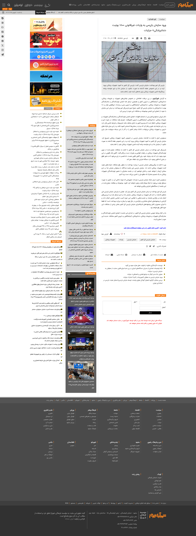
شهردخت (93, 458)
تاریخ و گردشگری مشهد (132, 448)
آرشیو (119, 503)
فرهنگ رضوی (157, 448)
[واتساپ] (147, 246)
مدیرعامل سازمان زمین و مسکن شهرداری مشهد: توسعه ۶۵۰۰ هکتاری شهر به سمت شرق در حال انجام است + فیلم (45, 161)
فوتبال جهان (70, 416)
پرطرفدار (48, 108)
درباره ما (163, 503)
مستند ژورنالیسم (113, 455)
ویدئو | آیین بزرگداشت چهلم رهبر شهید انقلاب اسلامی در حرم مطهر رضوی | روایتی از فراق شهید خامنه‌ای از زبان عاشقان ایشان (81, 301)
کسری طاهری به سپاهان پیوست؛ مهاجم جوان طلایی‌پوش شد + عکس (45, 221)
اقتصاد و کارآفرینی (90, 455)
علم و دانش (48, 429)
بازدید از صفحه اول (157, 255)
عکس (80, 4)
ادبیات (94, 419)
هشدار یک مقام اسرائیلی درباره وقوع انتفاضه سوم (45, 291)
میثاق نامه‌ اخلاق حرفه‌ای (142, 503)
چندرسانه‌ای (96, 4)
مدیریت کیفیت (128, 503)
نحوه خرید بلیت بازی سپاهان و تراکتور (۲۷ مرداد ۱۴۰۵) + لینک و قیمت (46, 189)
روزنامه (74, 4)
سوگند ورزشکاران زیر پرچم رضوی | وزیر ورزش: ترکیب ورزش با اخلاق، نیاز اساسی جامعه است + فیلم (80, 217)
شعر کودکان (157, 481)
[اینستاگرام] (46, 65)
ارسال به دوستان (136, 255)
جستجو (73, 503)
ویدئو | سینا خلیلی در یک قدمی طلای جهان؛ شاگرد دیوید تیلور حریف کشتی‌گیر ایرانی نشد (80, 230)
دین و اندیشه (157, 445)
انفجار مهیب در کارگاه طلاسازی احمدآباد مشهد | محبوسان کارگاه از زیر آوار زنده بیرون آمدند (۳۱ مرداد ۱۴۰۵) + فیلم (80, 152)
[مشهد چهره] (28, 6)
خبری (50, 445)
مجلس (159, 419)
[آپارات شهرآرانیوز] (2, 23)
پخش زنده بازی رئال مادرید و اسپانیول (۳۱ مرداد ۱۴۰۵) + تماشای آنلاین (80, 184)
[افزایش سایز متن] (140, 38)
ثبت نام (5, 9)
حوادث (116, 413)
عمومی (72, 445)
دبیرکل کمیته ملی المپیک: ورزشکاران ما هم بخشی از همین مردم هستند (79, 205)
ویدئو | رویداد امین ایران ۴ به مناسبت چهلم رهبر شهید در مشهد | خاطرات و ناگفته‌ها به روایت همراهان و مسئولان (82, 356)
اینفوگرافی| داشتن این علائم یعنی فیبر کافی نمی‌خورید (46, 253)
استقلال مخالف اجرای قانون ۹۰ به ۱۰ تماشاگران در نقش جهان (45, 118)
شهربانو (77, 400)
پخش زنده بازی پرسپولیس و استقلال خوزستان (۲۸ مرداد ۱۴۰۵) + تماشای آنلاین (46, 153)
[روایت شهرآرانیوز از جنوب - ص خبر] (46, 39)
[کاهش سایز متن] (132, 38)
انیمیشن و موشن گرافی (110, 451)
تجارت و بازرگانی (135, 416)
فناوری (50, 413)
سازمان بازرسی (131, 239)
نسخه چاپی (120, 255)
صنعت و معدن (135, 413)
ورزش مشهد (70, 422)
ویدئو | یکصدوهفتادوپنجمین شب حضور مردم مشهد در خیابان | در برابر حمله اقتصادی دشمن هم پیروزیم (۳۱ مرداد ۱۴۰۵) (46, 297)
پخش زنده (49, 400)
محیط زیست (114, 416)
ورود (10, 9)
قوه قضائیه (152, 19)
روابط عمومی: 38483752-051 (127, 524)
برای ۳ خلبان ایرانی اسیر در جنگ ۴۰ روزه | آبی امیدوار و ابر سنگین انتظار (48, 235)
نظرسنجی (80, 503)
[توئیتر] (150, 246)
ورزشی (50, 451)
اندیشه (94, 448)
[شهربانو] (47, 6)
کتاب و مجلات (91, 425)
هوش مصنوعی (48, 419)
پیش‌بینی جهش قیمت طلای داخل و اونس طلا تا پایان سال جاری (80, 174)
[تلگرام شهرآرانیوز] (2, 54)
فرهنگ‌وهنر (142, 4)
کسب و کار (136, 425)
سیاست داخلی (157, 425)
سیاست (161, 4)
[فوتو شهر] (38, 6)
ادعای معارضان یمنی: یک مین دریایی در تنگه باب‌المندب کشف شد (89, 12)
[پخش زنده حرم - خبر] (46, 88)
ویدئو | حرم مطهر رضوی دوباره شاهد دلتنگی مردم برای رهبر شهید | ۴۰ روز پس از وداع (82, 328)
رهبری (159, 413)
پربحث (58, 108)
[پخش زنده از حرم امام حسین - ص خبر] (46, 24)
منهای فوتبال (70, 419)
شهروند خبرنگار (135, 451)
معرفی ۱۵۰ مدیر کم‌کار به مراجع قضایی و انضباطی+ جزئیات (144, 274)
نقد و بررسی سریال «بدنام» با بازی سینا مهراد (45, 114)
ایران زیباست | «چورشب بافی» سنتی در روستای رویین (46, 344)
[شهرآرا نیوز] (186, 4)
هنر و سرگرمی (157, 484)
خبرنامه (107, 255)
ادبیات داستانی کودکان (154, 477)
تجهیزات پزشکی (110, 239)
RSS (66, 503)
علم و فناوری (126, 4)
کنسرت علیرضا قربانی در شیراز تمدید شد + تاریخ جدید (80, 266)
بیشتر (68, 274)
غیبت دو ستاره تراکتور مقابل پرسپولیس (82, 146)
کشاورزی (137, 419)
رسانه (94, 422)
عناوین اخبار (170, 5)
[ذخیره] (144, 39)
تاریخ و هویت (91, 461)
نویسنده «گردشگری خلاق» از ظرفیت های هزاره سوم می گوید (143, 265)
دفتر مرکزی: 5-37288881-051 (127, 516)
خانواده (115, 425)
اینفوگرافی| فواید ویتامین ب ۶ (52, 316)
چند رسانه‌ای (157, 487)
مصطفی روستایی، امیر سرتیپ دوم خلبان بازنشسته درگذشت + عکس (46, 201)
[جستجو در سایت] (8, 5)
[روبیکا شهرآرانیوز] (2, 27)
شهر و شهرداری (135, 445)
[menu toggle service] (3, 5)
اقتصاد (155, 4)
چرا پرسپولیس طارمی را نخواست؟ (84, 211)
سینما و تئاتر (92, 413)
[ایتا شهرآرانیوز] (2, 32)
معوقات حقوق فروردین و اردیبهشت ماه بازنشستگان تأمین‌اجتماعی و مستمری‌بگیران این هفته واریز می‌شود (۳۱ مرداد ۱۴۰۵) (80, 139)
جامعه (149, 4)
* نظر (135, 302)
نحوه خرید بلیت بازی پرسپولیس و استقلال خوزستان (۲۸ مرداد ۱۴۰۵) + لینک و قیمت (46, 133)
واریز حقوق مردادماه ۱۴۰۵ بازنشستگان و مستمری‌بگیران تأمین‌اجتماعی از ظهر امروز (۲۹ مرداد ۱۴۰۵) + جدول (45, 125)
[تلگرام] (153, 246)
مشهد (103, 4)
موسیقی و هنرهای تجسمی (88, 416)
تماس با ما (155, 503)
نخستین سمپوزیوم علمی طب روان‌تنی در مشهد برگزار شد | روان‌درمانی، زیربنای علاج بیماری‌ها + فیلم (81, 384)
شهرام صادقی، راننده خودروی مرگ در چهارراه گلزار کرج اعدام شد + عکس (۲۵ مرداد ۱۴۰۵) (45, 207)
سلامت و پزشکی (113, 429)
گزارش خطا (105, 234)
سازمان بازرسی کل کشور (147, 239)
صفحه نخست (162, 400)
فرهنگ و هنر (48, 455)
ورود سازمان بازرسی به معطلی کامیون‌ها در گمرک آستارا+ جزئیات (142, 277)
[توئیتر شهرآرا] (2, 45)
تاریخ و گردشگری (112, 419)
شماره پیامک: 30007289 (129, 527)
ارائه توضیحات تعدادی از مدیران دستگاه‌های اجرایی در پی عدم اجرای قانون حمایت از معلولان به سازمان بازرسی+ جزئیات (133, 270)
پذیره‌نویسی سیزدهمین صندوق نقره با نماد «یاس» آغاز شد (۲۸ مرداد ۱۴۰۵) (46, 213)
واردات (121, 239)
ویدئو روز (115, 448)
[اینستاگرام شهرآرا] (2, 50)
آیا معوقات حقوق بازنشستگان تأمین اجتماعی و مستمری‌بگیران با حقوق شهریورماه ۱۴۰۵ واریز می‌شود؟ (45, 140)
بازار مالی (137, 422)
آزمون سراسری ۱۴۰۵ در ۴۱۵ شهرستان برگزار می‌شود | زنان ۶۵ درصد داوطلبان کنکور (46, 227)
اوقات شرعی (96, 503)
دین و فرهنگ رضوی (114, 4)
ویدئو (116, 445)
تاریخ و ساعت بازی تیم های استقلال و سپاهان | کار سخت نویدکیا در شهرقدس (80, 131)
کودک (57, 400)
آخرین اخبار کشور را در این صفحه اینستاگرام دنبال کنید (141, 228)
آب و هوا (105, 503)
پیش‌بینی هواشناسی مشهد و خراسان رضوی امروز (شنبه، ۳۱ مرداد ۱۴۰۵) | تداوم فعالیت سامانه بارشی (79, 198)
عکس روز (49, 458)
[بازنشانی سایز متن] (136, 38)
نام (164, 302)
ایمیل (163, 307)
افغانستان (86, 4)
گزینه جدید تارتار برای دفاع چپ (84, 158)
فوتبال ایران (70, 413)
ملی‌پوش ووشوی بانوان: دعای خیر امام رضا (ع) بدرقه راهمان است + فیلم (80, 190)
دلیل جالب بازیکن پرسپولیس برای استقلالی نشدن (46, 183)
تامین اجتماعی (113, 422)
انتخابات (158, 416)
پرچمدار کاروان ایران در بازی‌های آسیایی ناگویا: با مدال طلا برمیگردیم (79, 224)
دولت (159, 422)
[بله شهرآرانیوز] (2, 18)
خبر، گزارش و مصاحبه (154, 493)
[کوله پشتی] (18, 6)
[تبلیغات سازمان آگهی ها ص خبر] (46, 101)
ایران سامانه (69, 518)
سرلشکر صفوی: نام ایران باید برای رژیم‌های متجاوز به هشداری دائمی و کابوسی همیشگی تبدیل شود (80, 258)
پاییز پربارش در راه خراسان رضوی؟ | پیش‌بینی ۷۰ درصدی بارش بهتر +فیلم (45, 195)
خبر (95, 445)
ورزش (134, 4)
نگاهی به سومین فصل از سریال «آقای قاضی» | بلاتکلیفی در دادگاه (45, 148)
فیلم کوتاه (115, 461)
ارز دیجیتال (49, 416)
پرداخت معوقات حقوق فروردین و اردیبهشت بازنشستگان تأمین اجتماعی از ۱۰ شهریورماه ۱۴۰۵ (46, 176)
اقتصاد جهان (136, 429)
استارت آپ (49, 422)
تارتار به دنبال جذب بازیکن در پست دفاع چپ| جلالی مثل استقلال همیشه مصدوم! (45, 168)
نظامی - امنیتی (156, 429)
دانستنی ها (158, 490)
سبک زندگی (92, 451)
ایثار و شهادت (157, 451)
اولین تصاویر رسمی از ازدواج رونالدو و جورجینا (45, 217)
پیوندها (113, 503)
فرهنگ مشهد (92, 429)
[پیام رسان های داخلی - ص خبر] (46, 53)
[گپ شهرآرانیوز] (2, 36)
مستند (50, 448)
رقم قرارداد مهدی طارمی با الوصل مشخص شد (80, 179)
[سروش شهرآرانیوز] (2, 41)
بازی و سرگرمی (47, 425)
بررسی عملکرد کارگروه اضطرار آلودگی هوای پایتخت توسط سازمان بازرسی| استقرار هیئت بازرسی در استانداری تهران (132, 281)
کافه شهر (115, 458)
